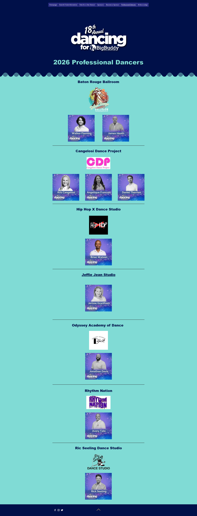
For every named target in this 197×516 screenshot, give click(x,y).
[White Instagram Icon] (58, 510)
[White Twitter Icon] (62, 510)
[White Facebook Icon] (55, 510)
